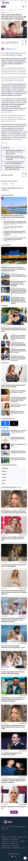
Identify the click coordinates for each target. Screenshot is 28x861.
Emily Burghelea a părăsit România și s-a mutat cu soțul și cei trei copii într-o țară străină (13, 727)
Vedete (10, 9)
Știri (6, 9)
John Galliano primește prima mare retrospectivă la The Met (11, 753)
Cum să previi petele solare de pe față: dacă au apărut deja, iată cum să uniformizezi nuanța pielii (18, 399)
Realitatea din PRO (14, 843)
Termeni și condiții (9, 826)
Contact (3, 826)
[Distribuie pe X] (25, 44)
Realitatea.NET (4, 836)
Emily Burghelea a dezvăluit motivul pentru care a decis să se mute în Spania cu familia (15, 151)
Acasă (3, 9)
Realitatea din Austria (6, 845)
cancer (12, 183)
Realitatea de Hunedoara (6, 847)
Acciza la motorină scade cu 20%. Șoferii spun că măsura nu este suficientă (15, 238)
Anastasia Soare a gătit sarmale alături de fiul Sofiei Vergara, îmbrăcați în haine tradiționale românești (13, 620)
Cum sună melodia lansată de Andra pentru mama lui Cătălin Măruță (14, 162)
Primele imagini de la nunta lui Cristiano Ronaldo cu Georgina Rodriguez (12, 672)
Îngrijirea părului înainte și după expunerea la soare (17, 412)
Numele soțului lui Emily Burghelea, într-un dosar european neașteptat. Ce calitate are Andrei (14, 329)
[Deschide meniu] (25, 2)
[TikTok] (26, 6)
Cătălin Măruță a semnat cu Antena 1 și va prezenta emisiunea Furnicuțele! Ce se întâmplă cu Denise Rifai (13, 699)
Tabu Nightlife (21, 841)
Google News (5, 190)
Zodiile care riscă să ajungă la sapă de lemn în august (18, 391)
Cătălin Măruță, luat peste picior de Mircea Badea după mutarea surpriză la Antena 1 (18, 344)
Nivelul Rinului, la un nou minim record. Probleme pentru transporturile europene (13, 216)
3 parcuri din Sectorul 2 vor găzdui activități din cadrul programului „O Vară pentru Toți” (15, 222)
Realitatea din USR (15, 845)
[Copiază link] (22, 41)
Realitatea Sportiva (12, 836)
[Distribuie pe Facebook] (25, 41)
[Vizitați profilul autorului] (2, 42)
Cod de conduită (5, 828)
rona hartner (5, 183)
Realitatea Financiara (6, 841)
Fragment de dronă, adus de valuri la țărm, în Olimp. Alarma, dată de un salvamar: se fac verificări (15, 233)
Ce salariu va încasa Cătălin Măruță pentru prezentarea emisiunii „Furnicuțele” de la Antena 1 (18, 337)
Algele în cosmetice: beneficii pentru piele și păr (18, 405)
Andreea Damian (14, 42)
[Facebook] (23, 6)
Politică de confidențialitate (20, 826)
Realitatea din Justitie (22, 836)
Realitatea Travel (14, 841)
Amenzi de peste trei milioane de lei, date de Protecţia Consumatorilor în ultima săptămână (18, 283)
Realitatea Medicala (14, 839)
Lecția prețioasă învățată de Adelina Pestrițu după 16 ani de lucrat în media (18, 351)
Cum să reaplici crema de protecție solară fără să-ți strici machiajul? (13, 386)
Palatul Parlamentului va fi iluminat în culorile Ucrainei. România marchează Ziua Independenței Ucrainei (13, 269)
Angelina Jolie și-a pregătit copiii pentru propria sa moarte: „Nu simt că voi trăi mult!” (15, 157)
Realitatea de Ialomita (17, 847)
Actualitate (3, 219)
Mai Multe (14, 812)
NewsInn (24, 847)
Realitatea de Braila (5, 843)
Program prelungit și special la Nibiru (13, 227)
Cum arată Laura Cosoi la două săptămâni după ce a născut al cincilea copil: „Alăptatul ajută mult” (15, 167)
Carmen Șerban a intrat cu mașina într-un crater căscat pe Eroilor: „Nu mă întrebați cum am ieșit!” (18, 358)
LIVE (4, 6)
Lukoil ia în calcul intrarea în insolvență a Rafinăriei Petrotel (19, 275)
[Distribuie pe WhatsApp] (22, 44)
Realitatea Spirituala (5, 839)
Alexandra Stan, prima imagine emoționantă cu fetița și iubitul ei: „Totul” (13, 646)
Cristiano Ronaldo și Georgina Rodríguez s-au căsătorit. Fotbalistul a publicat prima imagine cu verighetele (13, 780)
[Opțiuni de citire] (25, 858)
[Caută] (21, 2)
